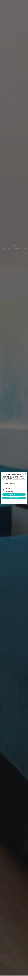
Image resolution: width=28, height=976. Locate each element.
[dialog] (14, 488)
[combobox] (25, 474)
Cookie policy (4, 480)
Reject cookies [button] (14, 497)
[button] (14, 501)
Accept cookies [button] (14, 494)
